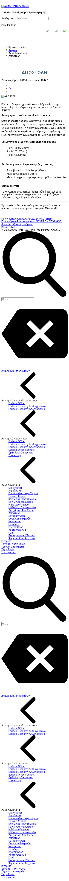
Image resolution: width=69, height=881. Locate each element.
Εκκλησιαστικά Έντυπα (21, 535)
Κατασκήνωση (16, 515)
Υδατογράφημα (17, 529)
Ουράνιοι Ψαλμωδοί (19, 518)
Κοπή (11, 532)
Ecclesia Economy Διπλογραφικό (27, 406)
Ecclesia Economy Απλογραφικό (26, 409)
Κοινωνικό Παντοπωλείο (22, 499)
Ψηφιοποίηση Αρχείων (21, 538)
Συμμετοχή (14, 455)
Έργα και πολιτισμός (13, 543)
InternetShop (15, 527)
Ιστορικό (6, 541)
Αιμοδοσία (14, 490)
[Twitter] (9, 88)
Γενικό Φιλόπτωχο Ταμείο (23, 493)
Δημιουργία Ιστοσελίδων (15, 371)
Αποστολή (14, 513)
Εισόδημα (13, 524)
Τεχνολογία (8, 549)
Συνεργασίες (8, 552)
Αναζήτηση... (8, 18)
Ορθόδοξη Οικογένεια (20, 452)
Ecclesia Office (16, 403)
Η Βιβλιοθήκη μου (18, 504)
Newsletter (14, 521)
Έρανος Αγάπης (17, 496)
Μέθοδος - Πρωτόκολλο (22, 507)
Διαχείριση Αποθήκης (21, 510)
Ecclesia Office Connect (21, 449)
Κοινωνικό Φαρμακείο (21, 501)
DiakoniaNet (15, 487)
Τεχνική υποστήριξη (13, 546)
